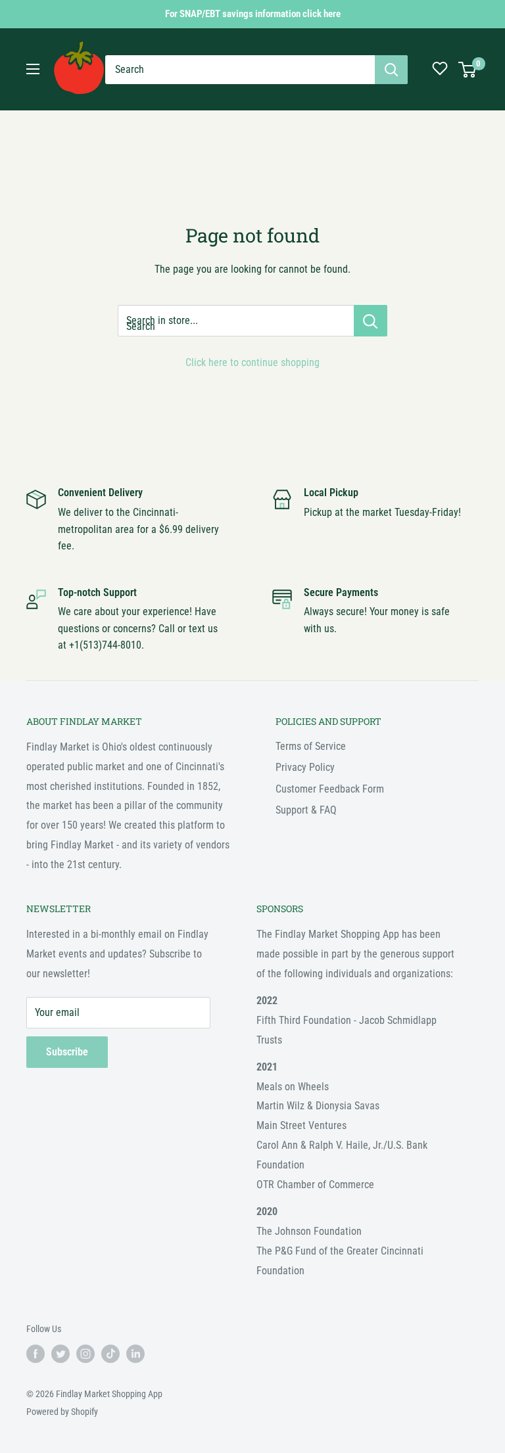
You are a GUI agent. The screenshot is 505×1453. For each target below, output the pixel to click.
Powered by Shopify (62, 1411)
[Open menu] (32, 69)
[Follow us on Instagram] (85, 1354)
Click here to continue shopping (252, 362)
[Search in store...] (370, 320)
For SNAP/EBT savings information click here (253, 14)
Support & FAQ (306, 810)
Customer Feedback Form (330, 789)
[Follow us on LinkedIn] (135, 1354)
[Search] (391, 69)
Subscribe (67, 1052)
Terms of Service (311, 746)
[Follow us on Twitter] (60, 1354)
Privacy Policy (305, 767)
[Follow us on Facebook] (35, 1354)
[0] (468, 70)
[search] (240, 69)
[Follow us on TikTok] (110, 1354)
